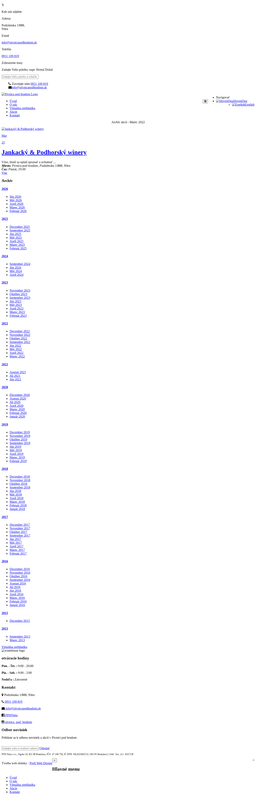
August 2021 (18, 372)
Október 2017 (18, 532)
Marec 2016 (17, 597)
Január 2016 (17, 605)
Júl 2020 (15, 402)
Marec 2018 (17, 501)
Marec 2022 (17, 356)
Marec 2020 (17, 409)
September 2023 (20, 297)
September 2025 (20, 230)
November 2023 (20, 290)
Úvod (13, 101)
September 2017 (20, 535)
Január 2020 (17, 416)
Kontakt (15, 115)
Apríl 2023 (16, 308)
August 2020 (18, 398)
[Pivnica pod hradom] (20, 94)
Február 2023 (18, 315)
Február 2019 (18, 461)
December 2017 (20, 524)
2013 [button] (5, 628)
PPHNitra (11, 715)
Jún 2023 (15, 301)
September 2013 (20, 636)
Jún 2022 (15, 345)
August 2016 (18, 583)
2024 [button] (5, 256)
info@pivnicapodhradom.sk (19, 42)
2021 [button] (5, 364)
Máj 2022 (16, 349)
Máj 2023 (16, 305)
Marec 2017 (17, 550)
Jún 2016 (15, 590)
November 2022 (20, 334)
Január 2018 (17, 509)
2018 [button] (5, 468)
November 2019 (20, 436)
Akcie (13, 111)
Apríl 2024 (16, 274)
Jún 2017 (15, 539)
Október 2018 (18, 483)
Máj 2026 (16, 200)
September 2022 (20, 342)
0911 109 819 (10, 56)
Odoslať (44, 748)
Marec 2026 (17, 207)
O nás (13, 104)
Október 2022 (18, 338)
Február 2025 (18, 248)
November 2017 (20, 528)
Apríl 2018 (16, 498)
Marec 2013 (17, 640)
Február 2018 (18, 505)
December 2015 (20, 620)
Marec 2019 (17, 457)
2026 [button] (5, 189)
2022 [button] (5, 323)
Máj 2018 (16, 494)
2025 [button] (5, 218)
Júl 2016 (15, 587)
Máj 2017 (16, 542)
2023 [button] (5, 282)
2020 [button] (5, 387)
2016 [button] (5, 561)
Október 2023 (18, 294)
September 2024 (20, 264)
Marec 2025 (17, 244)
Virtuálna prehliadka (22, 108)
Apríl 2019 (16, 454)
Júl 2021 (15, 375)
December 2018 (20, 476)
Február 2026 (18, 211)
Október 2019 (18, 439)
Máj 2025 (16, 237)
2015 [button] (5, 613)
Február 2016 (18, 601)
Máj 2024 (16, 271)
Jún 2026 (15, 196)
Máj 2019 (16, 450)
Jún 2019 (15, 446)
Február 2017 (18, 553)
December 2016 (20, 569)
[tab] (128, 189)
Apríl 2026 (16, 203)
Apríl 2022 (16, 352)
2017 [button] (5, 517)
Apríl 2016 (16, 594)
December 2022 (20, 331)
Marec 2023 (17, 312)
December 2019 (20, 432)
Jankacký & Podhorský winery (44, 152)
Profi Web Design (41, 763)
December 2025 (20, 226)
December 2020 (20, 395)
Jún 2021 (15, 379)
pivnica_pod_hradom (18, 722)
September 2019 (20, 443)
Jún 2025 (15, 234)
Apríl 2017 (16, 546)
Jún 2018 (15, 491)
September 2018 (20, 487)
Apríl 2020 (16, 405)
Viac (4, 173)
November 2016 (20, 572)
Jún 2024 (15, 267)
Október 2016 (18, 576)
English (249, 104)
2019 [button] (5, 424)
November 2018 (20, 480)
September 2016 (20, 580)
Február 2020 (18, 413)
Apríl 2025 (16, 241)
